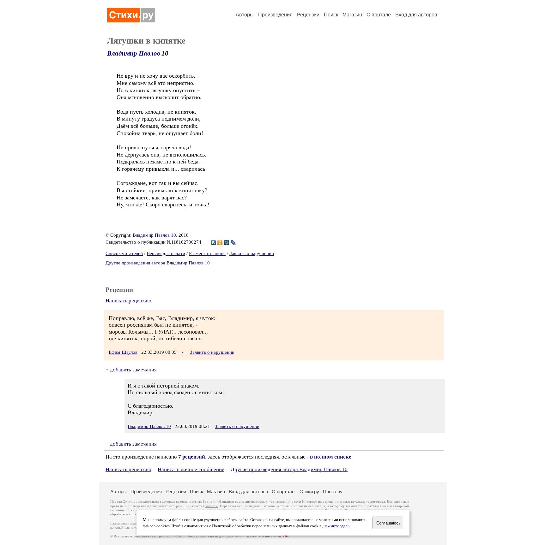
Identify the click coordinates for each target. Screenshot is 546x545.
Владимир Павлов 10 (137, 53)
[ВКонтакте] (213, 243)
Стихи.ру (309, 491)
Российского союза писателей (257, 536)
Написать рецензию (128, 301)
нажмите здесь (336, 526)
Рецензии (308, 14)
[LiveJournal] (233, 243)
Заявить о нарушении (251, 253)
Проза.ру (333, 491)
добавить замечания (133, 370)
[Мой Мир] (226, 243)
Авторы (245, 14)
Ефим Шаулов (123, 352)
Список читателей (124, 253)
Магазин (352, 14)
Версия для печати (166, 253)
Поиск (331, 14)
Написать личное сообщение (191, 469)
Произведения (275, 14)
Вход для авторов (416, 14)
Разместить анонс (207, 253)
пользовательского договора (362, 501)
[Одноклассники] (220, 243)
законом (211, 506)
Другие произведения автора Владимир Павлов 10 (158, 262)
